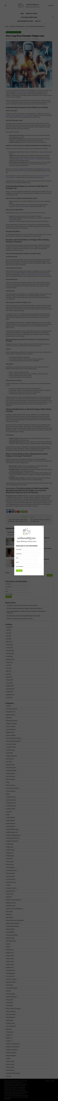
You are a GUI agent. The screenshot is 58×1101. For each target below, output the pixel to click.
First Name (18, 549)
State (17, 562)
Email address (19, 566)
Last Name (18, 553)
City (17, 558)
